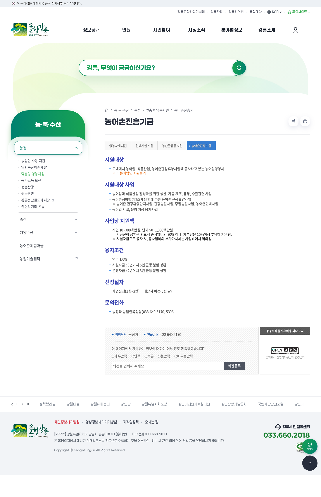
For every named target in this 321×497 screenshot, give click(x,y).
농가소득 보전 (31, 180)
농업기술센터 (30, 258)
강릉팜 (125, 404)
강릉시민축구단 (306, 404)
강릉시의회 (236, 12)
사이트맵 (307, 30)
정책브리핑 (47, 404)
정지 (17, 404)
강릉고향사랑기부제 (191, 12)
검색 (239, 68)
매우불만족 (185, 355)
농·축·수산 (121, 110)
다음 (22, 404)
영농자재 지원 (118, 145)
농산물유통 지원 (172, 145)
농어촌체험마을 (32, 245)
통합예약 (255, 12)
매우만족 (120, 355)
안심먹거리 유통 (32, 206)
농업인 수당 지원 (33, 160)
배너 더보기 (27, 404)
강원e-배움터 (100, 404)
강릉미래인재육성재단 (194, 404)
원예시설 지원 (144, 145)
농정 (23, 148)
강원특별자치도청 (154, 404)
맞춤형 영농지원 (32, 173)
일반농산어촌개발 (34, 167)
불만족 (165, 355)
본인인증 (296, 30)
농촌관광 (27, 187)
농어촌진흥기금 (201, 145)
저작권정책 (131, 422)
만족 (137, 355)
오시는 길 (151, 422)
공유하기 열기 (293, 121)
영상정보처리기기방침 (101, 422)
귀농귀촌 (27, 193)
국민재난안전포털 (270, 404)
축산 (23, 219)
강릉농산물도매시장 (35, 200)
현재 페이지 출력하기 (305, 121)
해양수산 (26, 232)
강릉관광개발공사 (234, 404)
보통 (150, 355)
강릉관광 (217, 12)
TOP (310, 463)
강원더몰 (73, 404)
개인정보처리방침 (66, 422)
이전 (12, 404)
